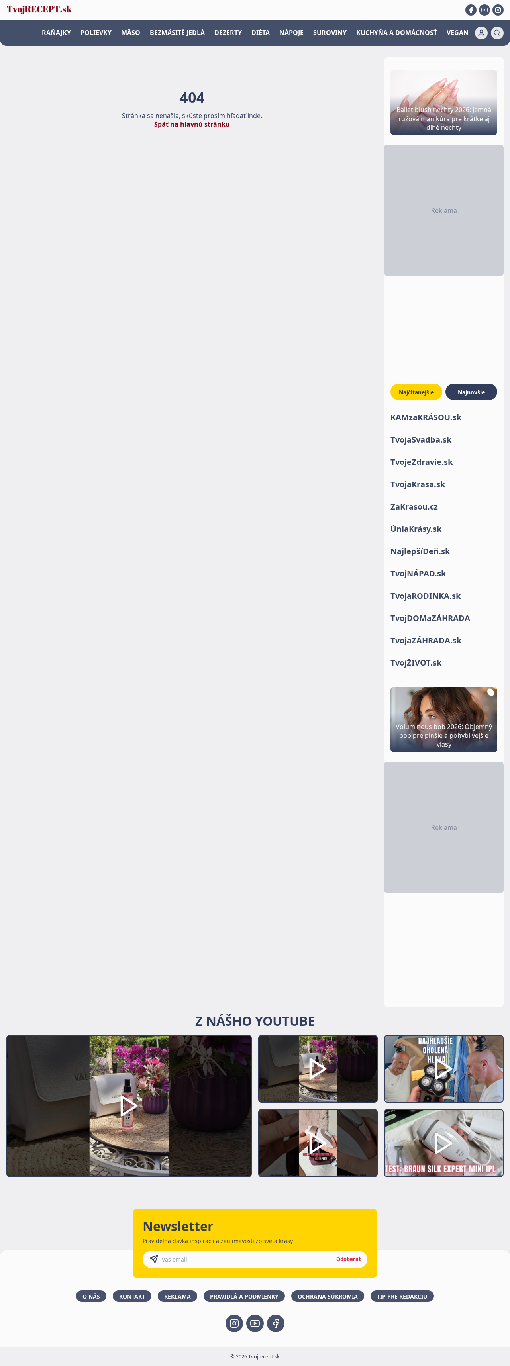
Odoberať (348, 1259)
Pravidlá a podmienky (244, 1296)
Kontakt (132, 1296)
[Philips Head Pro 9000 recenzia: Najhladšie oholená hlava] (444, 1069)
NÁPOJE (291, 32)
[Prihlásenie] (481, 33)
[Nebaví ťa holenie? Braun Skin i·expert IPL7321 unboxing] (318, 1143)
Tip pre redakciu (402, 1296)
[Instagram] (498, 10)
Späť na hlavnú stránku (192, 124)
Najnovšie (471, 392)
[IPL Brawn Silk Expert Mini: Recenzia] (444, 1143)
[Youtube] (484, 10)
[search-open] (497, 33)
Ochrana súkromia (328, 1296)
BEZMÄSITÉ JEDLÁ (177, 32)
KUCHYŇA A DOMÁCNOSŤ (396, 32)
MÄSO (130, 32)
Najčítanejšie (416, 392)
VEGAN (458, 32)
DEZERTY (228, 32)
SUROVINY (330, 32)
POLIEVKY (96, 32)
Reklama (177, 1296)
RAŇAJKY (56, 32)
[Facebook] (471, 10)
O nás (91, 1296)
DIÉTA (260, 32)
